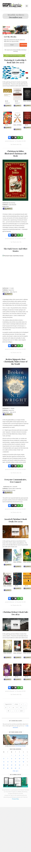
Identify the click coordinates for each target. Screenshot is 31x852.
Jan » (17, 771)
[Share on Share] (9, 137)
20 (8, 711)
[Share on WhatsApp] (18, 137)
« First (16, 704)
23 (15, 765)
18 (23, 761)
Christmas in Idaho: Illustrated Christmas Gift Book (15, 153)
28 (7, 768)
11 (23, 758)
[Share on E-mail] (15, 137)
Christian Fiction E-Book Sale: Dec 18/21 (15, 613)
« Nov (14, 771)
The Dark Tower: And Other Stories (15, 250)
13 (3, 761)
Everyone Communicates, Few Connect (15, 480)
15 (11, 761)
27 (3, 768)
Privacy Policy (15, 799)
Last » (21, 711)
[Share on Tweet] (12, 137)
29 (11, 768)
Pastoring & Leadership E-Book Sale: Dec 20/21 (15, 61)
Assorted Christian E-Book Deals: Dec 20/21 (15, 520)
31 (19, 768)
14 (7, 761)
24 (19, 765)
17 (19, 761)
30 (15, 768)
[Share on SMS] (21, 137)
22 (11, 765)
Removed (12, 141)
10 (20, 707)
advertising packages (20, 746)
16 (15, 761)
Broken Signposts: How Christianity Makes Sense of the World (15, 361)
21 (7, 765)
